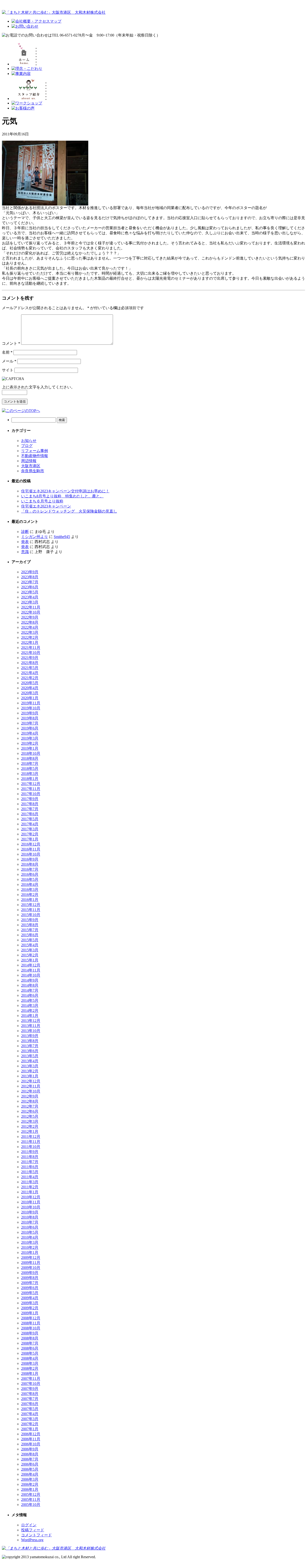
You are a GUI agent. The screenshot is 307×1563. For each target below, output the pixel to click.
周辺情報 (28, 461)
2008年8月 (29, 1338)
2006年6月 (29, 1464)
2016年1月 (29, 900)
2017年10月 (30, 794)
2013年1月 (29, 1076)
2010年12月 (30, 1197)
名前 (7, 352)
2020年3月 (29, 693)
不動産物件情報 (34, 456)
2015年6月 (29, 935)
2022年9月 (29, 617)
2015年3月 (29, 950)
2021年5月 (29, 668)
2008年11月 (30, 1323)
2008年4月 (29, 1358)
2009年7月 (29, 1283)
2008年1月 (29, 1373)
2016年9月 (29, 859)
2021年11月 (30, 648)
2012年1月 (29, 1131)
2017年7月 (29, 809)
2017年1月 (29, 839)
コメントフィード (36, 1535)
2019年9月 (29, 713)
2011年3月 (29, 1182)
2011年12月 (30, 1137)
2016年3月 (29, 889)
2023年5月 (29, 592)
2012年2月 (29, 1126)
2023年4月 (29, 597)
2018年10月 (30, 753)
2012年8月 (29, 1101)
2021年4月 (29, 673)
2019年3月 (29, 738)
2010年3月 (29, 1242)
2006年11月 (30, 1439)
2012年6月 (29, 1111)
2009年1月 (29, 1313)
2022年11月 (30, 607)
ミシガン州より (34, 537)
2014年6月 (29, 995)
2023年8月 (29, 577)
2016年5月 (29, 879)
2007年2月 (29, 1424)
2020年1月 (29, 698)
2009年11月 (30, 1263)
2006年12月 (30, 1434)
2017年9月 (29, 799)
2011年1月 (29, 1192)
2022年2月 (29, 637)
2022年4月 (29, 627)
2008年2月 (29, 1368)
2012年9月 (29, 1096)
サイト (7, 370)
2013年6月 (29, 1051)
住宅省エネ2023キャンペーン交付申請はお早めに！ (65, 491)
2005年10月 (30, 1505)
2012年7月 (29, 1106)
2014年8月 (29, 985)
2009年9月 (29, 1273)
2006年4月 (29, 1474)
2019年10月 (30, 708)
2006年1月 (29, 1489)
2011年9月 (29, 1152)
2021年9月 (29, 658)
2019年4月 (29, 733)
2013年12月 (30, 1021)
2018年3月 (29, 774)
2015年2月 (29, 955)
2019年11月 (30, 703)
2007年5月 (29, 1409)
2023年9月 (29, 572)
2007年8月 (29, 1394)
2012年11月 (30, 1086)
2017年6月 (29, 814)
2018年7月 (29, 763)
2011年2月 (29, 1187)
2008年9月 (29, 1333)
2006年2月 (29, 1484)
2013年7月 (29, 1046)
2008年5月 (29, 1353)
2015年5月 (29, 940)
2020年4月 (29, 688)
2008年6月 (29, 1348)
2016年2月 (29, 895)
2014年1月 (29, 1016)
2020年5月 (29, 683)
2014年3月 (29, 1005)
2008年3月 (29, 1363)
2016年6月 (29, 874)
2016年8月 (29, 864)
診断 (25, 532)
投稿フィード (32, 1530)
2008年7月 (29, 1343)
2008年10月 (30, 1328)
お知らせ (28, 441)
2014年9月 (29, 980)
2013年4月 (29, 1061)
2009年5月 (29, 1293)
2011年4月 (29, 1177)
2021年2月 (29, 678)
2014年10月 (30, 975)
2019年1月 (29, 748)
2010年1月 (29, 1252)
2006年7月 (29, 1459)
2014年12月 (30, 965)
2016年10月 (30, 854)
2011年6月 (29, 1167)
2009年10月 (30, 1268)
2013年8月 (29, 1041)
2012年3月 (29, 1121)
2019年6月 (29, 728)
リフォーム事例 (34, 451)
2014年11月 (30, 970)
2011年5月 (29, 1172)
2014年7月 (29, 990)
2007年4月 (29, 1414)
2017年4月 (29, 824)
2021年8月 (29, 663)
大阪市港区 (30, 466)
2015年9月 (29, 920)
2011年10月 (30, 1147)
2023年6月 (29, 587)
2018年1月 (29, 779)
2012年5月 (29, 1116)
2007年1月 (29, 1429)
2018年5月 (29, 768)
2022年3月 (29, 632)
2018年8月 (29, 758)
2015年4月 (29, 945)
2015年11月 (30, 910)
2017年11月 (30, 789)
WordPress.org (32, 1540)
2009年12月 (30, 1257)
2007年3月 (29, 1419)
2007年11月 (30, 1378)
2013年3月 (29, 1066)
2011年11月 (30, 1142)
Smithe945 (62, 537)
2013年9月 (29, 1036)
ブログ (27, 446)
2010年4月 (29, 1237)
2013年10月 (30, 1031)
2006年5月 (29, 1469)
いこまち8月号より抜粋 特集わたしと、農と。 (62, 496)
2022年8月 (29, 622)
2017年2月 (29, 834)
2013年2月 (29, 1071)
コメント (11, 343)
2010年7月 (29, 1222)
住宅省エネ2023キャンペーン (46, 506)
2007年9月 (29, 1389)
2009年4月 (29, 1298)
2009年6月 (29, 1288)
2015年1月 (29, 960)
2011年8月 (29, 1157)
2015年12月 (30, 905)
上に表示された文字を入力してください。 (38, 387)
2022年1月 (29, 642)
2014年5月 (29, 1000)
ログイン (28, 1525)
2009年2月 (29, 1308)
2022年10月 (30, 612)
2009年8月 (29, 1278)
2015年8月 (29, 925)
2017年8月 (29, 804)
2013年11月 (30, 1026)
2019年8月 (29, 718)
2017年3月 (29, 829)
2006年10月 (30, 1444)
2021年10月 (30, 653)
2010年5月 (29, 1232)
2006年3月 (29, 1479)
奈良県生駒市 (32, 471)
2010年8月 (29, 1217)
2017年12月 (30, 784)
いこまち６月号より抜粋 (42, 501)
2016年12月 (30, 844)
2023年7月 (29, 582)
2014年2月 (29, 1010)
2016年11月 (30, 849)
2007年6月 (29, 1404)
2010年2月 (29, 1247)
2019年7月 (29, 723)
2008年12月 (30, 1318)
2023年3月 (29, 602)
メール (9, 361)
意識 (25, 552)
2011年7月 (29, 1162)
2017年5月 (29, 819)
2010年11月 (30, 1202)
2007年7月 (29, 1399)
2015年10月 (30, 915)
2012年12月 (30, 1081)
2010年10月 (30, 1207)
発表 (25, 542)
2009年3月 (29, 1303)
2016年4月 (29, 884)
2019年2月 (29, 743)
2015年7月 (29, 930)
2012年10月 (30, 1091)
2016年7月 (29, 869)
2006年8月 (29, 1454)
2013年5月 (29, 1056)
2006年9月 (29, 1449)
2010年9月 (29, 1212)
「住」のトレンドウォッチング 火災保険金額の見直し (69, 511)
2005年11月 (30, 1499)
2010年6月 (29, 1227)
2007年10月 (30, 1384)
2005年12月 (30, 1494)
